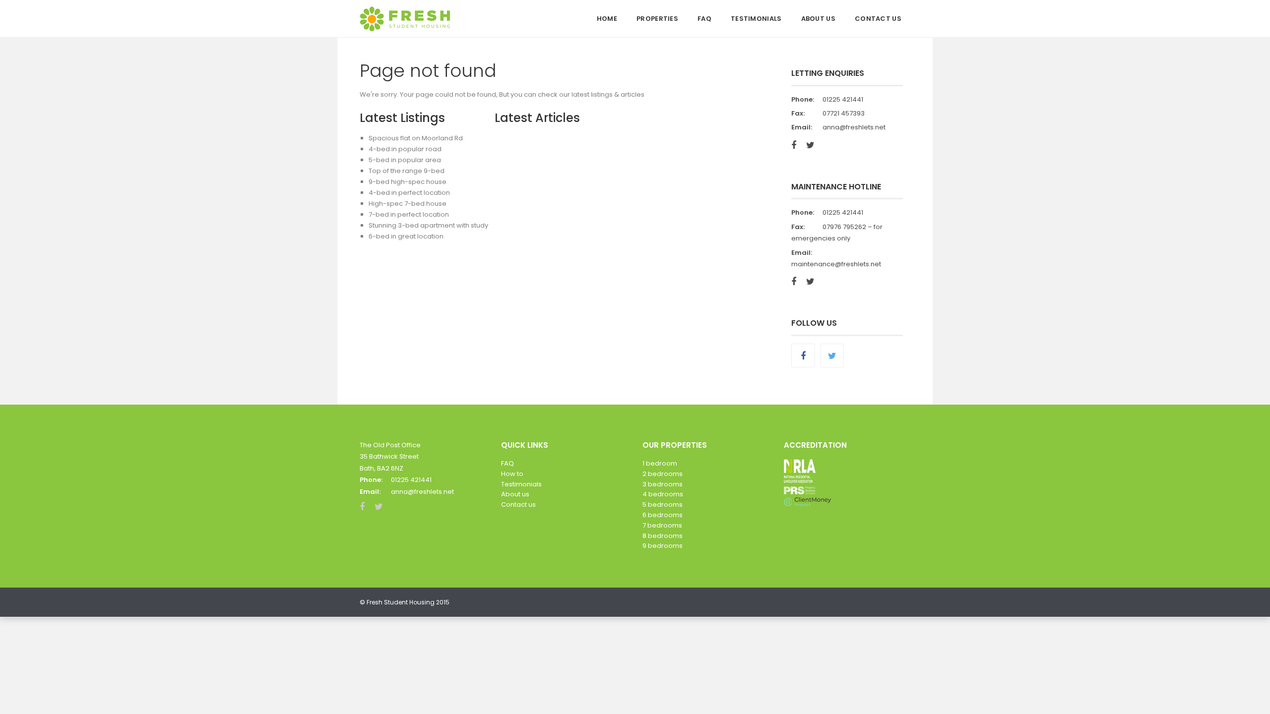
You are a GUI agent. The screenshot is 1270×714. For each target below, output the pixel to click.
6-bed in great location (406, 236)
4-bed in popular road (405, 149)
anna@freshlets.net (854, 127)
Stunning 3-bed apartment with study (428, 225)
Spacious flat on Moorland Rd (416, 138)
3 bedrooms (662, 484)
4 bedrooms (662, 494)
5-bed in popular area (405, 160)
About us (515, 494)
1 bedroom (659, 463)
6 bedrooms (662, 515)
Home (607, 18)
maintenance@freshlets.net (836, 264)
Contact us (518, 504)
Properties (657, 18)
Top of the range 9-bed (406, 171)
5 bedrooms (662, 504)
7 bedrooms (662, 525)
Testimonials (756, 18)
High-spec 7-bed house (407, 203)
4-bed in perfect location (409, 192)
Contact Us (878, 18)
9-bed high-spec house (407, 181)
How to (512, 473)
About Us (818, 18)
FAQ (704, 18)
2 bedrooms (662, 473)
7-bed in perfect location (409, 214)
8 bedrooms (662, 535)
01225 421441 (843, 99)
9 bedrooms (662, 545)
